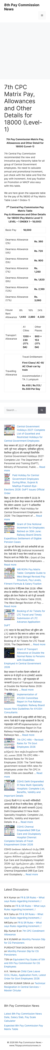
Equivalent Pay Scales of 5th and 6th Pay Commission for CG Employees (24, 963)
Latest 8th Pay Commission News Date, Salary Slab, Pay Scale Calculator (23, 1017)
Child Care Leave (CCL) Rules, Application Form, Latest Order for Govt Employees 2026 (25, 975)
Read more (10, 564)
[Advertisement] (25, 47)
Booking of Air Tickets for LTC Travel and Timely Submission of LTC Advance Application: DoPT (24, 618)
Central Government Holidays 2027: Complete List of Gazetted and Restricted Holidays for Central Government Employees (24, 433)
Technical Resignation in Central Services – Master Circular (24, 987)
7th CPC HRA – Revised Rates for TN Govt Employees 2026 (30, 743)
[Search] (42, 410)
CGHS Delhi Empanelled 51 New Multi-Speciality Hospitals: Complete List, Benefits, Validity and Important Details (24, 788)
